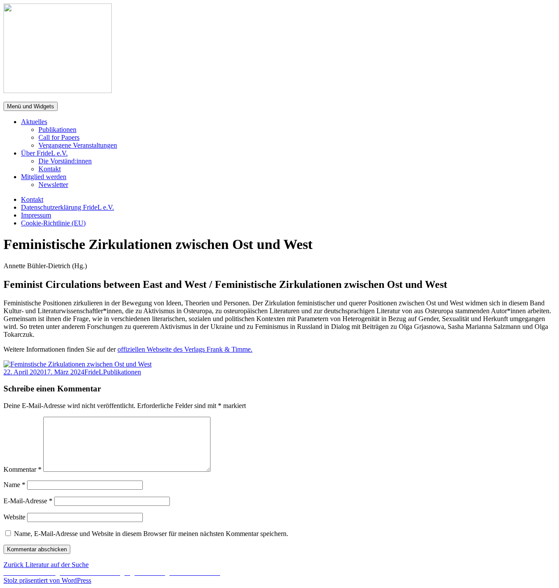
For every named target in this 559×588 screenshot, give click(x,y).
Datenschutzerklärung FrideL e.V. (67, 207)
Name (14, 484)
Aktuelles (34, 121)
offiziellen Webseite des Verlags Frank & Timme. (184, 349)
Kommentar (22, 469)
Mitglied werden (43, 176)
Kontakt (49, 169)
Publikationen (57, 129)
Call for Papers (58, 137)
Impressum (36, 215)
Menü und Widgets (30, 106)
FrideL (93, 372)
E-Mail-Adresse (27, 501)
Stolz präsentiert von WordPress (47, 580)
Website (14, 517)
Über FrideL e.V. (44, 153)
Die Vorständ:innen (65, 161)
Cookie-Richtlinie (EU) (53, 223)
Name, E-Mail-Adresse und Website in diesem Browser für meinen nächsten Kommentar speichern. (151, 533)
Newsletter (53, 184)
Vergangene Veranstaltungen (77, 145)
